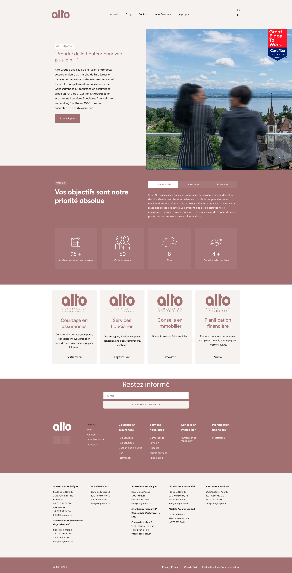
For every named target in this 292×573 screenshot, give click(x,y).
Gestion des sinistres (130, 447)
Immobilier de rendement (188, 439)
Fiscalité (154, 447)
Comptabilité (157, 437)
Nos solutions (126, 442)
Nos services (125, 437)
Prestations (218, 437)
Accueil (114, 14)
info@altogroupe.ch (63, 515)
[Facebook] (66, 440)
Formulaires (125, 457)
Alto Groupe (162, 14)
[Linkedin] (57, 440)
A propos (184, 14)
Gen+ (121, 452)
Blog (128, 14)
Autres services (158, 452)
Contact (143, 14)
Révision (154, 442)
